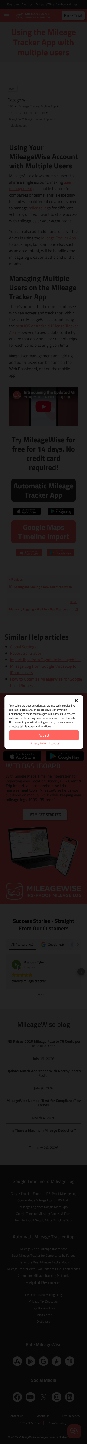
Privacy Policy (38, 743)
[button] (76, 701)
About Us (54, 743)
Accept (44, 735)
